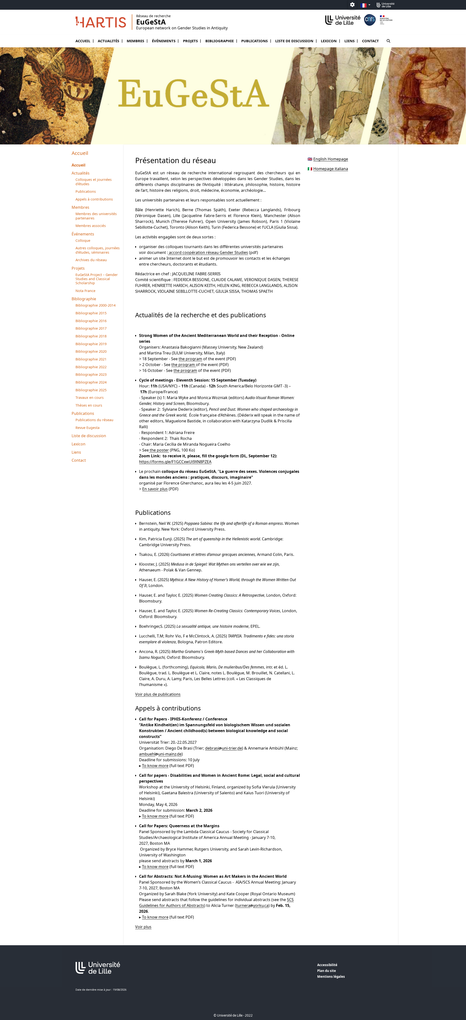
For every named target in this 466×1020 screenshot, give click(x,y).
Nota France (85, 290)
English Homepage (330, 159)
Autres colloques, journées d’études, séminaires (97, 250)
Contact (370, 40)
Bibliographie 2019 (91, 344)
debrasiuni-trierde (223, 748)
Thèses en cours (88, 405)
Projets (190, 40)
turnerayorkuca (252, 905)
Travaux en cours (89, 397)
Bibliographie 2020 (91, 351)
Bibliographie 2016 (91, 320)
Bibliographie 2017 (91, 328)
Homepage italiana (330, 168)
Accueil (82, 40)
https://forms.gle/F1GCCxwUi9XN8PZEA (175, 461)
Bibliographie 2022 (91, 367)
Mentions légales (331, 976)
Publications (254, 40)
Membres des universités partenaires (96, 215)
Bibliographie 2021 (91, 359)
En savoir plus (155, 489)
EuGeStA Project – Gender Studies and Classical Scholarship (96, 278)
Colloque (82, 240)
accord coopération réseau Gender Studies (208, 252)
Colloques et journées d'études (93, 181)
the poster (159, 450)
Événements (163, 40)
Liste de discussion (294, 40)
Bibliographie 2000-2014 (95, 305)
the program (190, 358)
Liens (349, 40)
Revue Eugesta (87, 427)
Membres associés (90, 225)
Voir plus (143, 926)
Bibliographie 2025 (91, 390)
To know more (155, 765)
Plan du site (326, 971)
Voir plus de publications (158, 694)
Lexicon (329, 40)
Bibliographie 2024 (91, 382)
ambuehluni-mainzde (160, 754)
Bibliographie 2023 (91, 374)
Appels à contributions (94, 199)
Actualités (108, 40)
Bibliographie (219, 40)
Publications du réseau (94, 420)
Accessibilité (327, 965)
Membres (135, 40)
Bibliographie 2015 (91, 313)
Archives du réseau (91, 260)
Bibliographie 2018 (91, 336)
